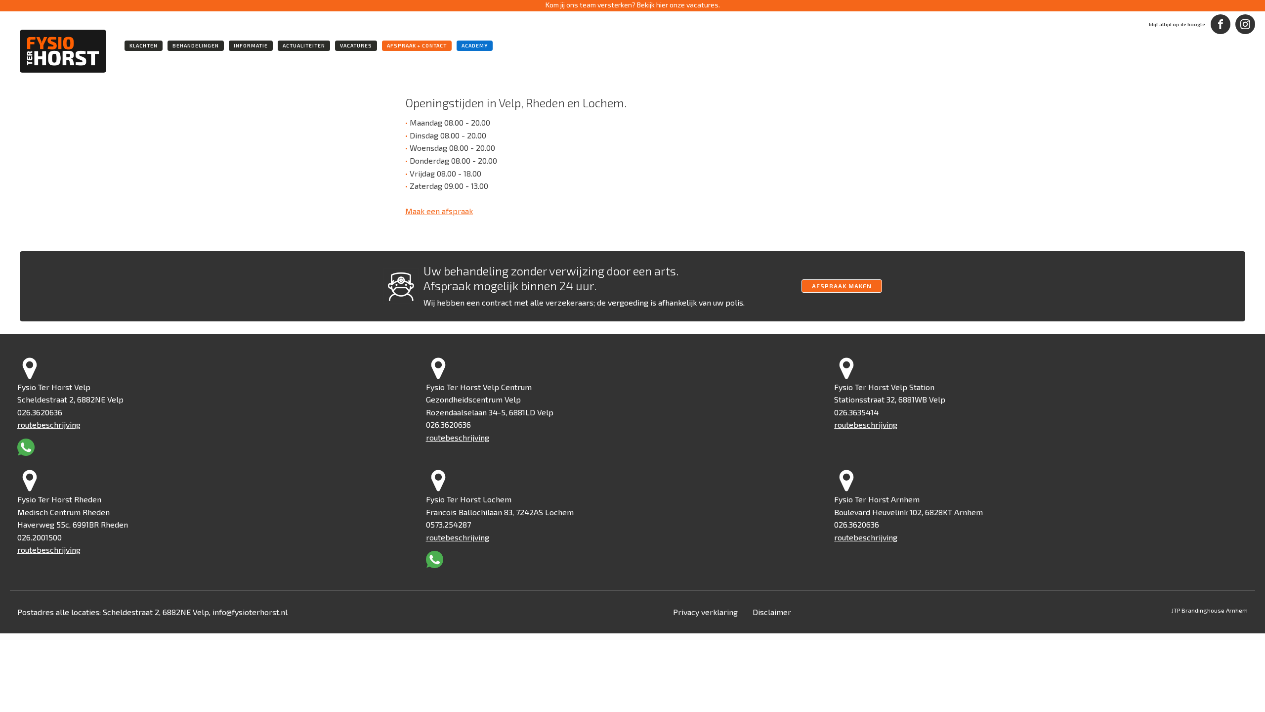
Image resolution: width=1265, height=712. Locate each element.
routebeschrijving (49, 424)
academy (475, 45)
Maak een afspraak (439, 211)
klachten (143, 45)
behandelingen (195, 45)
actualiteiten (304, 45)
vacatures (356, 45)
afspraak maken (842, 285)
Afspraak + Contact (417, 45)
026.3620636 (39, 412)
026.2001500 (39, 537)
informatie (251, 45)
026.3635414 (856, 412)
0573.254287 (448, 524)
